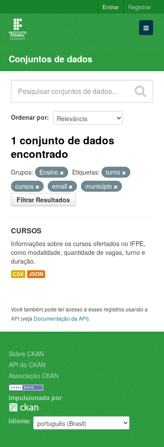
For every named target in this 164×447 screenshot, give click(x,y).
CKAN (23, 407)
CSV (18, 274)
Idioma (19, 420)
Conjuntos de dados (50, 58)
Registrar (139, 7)
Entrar (110, 7)
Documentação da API (60, 318)
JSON (36, 274)
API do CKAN (27, 364)
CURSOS (26, 230)
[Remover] (62, 172)
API (15, 318)
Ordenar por (29, 117)
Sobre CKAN (26, 353)
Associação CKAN (34, 375)
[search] (140, 91)
